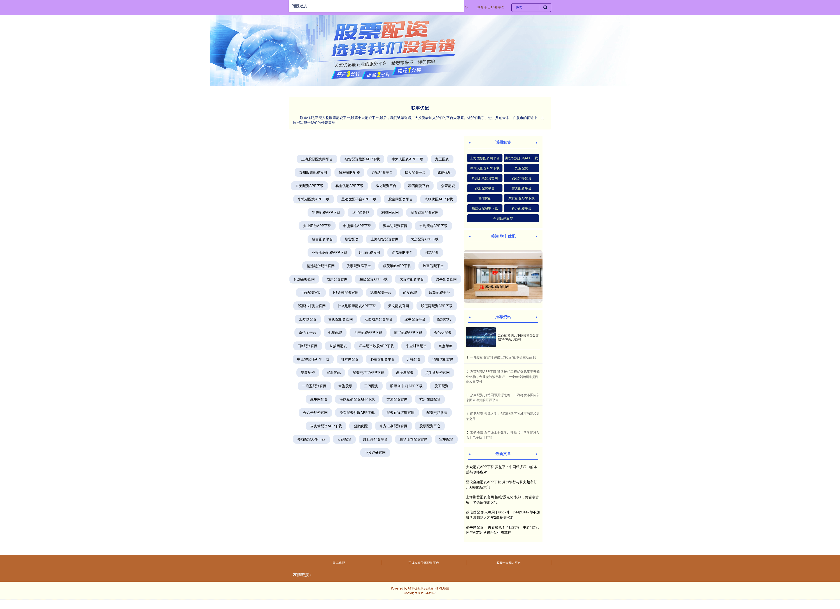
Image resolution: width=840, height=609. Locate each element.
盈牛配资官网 (446, 279)
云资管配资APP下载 (326, 425)
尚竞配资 (410, 292)
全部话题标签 (503, 218)
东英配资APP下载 (309, 185)
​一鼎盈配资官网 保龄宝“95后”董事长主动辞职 (503, 357)
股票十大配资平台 (491, 7)
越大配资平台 (414, 172)
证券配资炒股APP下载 (376, 345)
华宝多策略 (360, 212)
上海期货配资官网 (385, 239)
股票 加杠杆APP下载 (406, 385)
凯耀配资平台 (380, 292)
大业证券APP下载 (317, 225)
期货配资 (352, 239)
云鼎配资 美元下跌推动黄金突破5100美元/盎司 (518, 337)
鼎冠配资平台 (382, 172)
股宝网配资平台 (400, 198)
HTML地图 (441, 588)
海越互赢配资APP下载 (357, 399)
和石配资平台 (418, 185)
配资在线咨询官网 (401, 412)
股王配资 (441, 385)
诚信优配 (444, 172)
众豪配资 (448, 185)
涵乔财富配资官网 (425, 212)
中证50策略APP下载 (313, 359)
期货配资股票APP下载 (362, 158)
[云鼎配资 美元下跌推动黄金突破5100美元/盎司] (481, 337)
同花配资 (432, 252)
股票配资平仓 (429, 425)
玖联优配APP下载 (439, 198)
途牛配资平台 (414, 319)
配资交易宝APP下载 (368, 372)
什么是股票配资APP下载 (357, 305)
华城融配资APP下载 (313, 198)
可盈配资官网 (310, 292)
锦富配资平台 (322, 239)
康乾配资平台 (439, 292)
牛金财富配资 (416, 345)
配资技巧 (444, 319)
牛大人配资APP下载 (407, 158)
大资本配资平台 (411, 279)
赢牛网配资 (319, 399)
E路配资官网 (308, 345)
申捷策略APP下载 (357, 225)
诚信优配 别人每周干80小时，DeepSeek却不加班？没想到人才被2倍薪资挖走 (503, 514)
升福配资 (414, 359)
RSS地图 (427, 588)
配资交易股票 (436, 412)
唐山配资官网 (369, 252)
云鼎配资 (344, 439)
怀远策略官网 (304, 279)
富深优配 (334, 372)
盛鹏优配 (361, 425)
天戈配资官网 (398, 305)
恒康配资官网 (337, 279)
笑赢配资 (308, 372)
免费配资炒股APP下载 (357, 412)
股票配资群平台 (358, 265)
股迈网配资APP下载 (437, 305)
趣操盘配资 (404, 372)
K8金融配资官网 (346, 292)
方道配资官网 (397, 399)
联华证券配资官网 (413, 439)
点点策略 (446, 345)
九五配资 (442, 158)
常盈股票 (345, 385)
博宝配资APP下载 (408, 332)
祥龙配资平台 (385, 185)
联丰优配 (339, 562)
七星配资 (335, 332)
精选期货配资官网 (321, 265)
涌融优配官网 (442, 359)
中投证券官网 (375, 452)
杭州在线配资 (429, 399)
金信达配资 (443, 332)
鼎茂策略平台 (402, 252)
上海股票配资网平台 (317, 158)
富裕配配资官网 (340, 319)
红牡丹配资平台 (375, 439)
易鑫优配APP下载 (349, 185)
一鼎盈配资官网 (314, 385)
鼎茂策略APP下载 (397, 265)
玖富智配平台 (433, 265)
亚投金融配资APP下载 (329, 252)
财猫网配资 (338, 345)
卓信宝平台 (307, 332)
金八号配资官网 (315, 412)
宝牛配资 (446, 439)
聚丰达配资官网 (395, 225)
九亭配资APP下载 (368, 332)
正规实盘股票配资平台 (423, 562)
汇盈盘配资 (308, 319)
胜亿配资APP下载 (373, 279)
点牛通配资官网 (437, 372)
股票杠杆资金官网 (312, 305)
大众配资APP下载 (424, 239)
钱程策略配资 (349, 172)
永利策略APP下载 (433, 225)
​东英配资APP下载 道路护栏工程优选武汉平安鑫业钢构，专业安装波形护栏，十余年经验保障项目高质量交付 (503, 376)
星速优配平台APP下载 (358, 198)
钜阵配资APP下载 (326, 212)
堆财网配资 (350, 359)
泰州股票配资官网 (313, 172)
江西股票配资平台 (379, 319)
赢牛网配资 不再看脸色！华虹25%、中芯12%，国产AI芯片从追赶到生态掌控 (503, 530)
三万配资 (371, 385)
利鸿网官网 (390, 212)
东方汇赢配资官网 (394, 425)
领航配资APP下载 (311, 439)
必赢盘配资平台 (382, 359)
